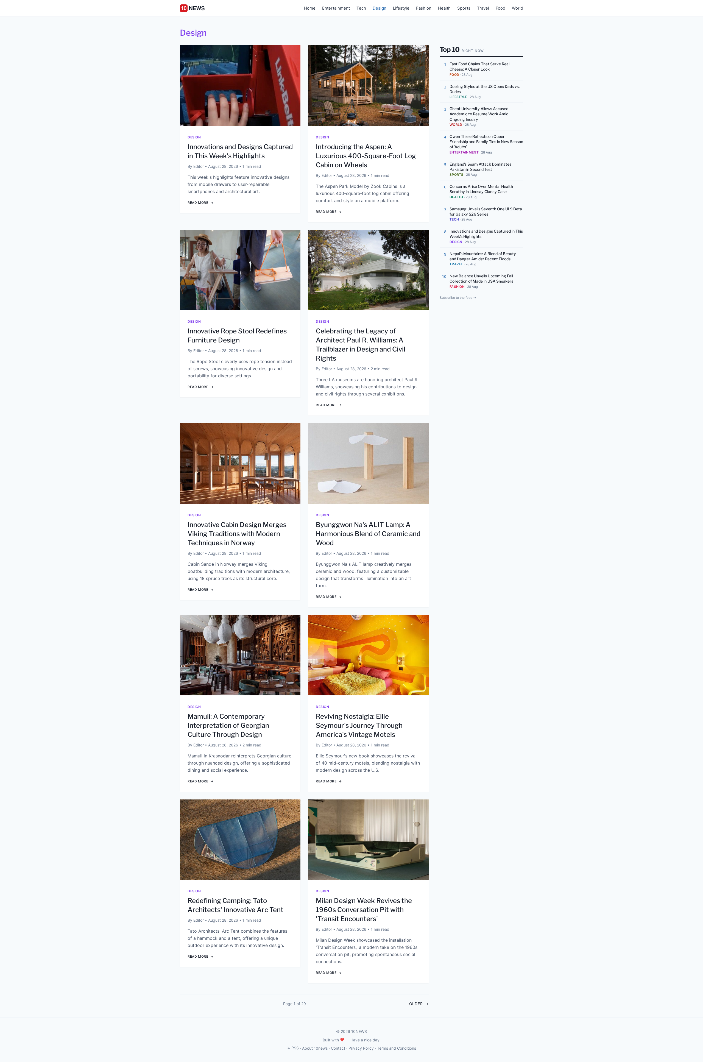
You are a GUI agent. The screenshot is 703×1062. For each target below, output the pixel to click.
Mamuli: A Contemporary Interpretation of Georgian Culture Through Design (228, 725)
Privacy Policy (361, 1048)
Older (419, 1003)
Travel (483, 8)
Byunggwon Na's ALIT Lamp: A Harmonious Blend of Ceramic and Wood (368, 534)
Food (500, 8)
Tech (361, 8)
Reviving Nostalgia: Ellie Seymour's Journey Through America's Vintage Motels (359, 725)
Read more (201, 202)
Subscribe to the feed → (458, 298)
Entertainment (336, 8)
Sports (463, 8)
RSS (295, 1048)
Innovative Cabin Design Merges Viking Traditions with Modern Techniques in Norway (237, 534)
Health (444, 8)
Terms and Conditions (396, 1048)
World (517, 8)
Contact (338, 1048)
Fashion (423, 8)
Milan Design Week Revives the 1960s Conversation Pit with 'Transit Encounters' (364, 910)
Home (310, 8)
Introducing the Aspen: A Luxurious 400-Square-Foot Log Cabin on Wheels (366, 156)
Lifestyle (401, 8)
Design (379, 8)
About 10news (315, 1048)
